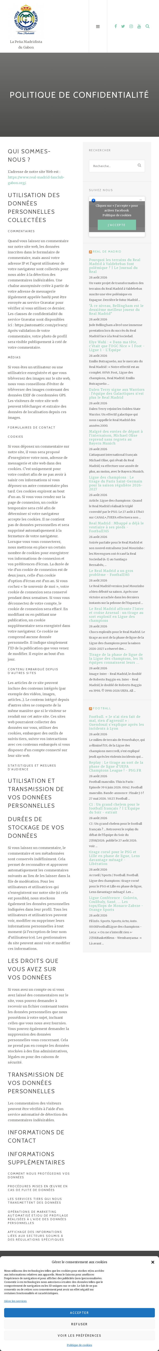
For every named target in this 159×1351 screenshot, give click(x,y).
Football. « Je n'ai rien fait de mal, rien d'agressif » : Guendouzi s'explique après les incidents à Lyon (116, 722)
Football (102, 708)
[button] (153, 1262)
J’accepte (117, 225)
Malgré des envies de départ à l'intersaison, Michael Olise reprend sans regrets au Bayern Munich (116, 437)
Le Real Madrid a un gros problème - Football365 (111, 573)
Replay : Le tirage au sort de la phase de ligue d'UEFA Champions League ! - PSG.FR (116, 766)
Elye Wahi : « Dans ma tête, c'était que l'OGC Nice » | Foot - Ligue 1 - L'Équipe (117, 346)
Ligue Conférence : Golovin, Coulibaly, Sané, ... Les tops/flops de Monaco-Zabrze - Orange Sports (116, 904)
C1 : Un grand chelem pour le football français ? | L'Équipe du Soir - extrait (114, 808)
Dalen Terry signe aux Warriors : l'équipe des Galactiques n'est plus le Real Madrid (117, 393)
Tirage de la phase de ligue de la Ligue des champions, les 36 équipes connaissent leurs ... (116, 659)
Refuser (79, 1324)
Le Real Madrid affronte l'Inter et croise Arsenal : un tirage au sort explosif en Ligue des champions (116, 615)
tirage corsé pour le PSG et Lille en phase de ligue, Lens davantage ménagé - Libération (114, 858)
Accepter (79, 1313)
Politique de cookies (79, 1345)
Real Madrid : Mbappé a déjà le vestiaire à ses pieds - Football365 (116, 527)
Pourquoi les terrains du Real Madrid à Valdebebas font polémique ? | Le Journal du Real (114, 266)
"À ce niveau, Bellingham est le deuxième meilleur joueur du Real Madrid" (116, 310)
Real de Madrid (107, 251)
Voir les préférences (79, 1336)
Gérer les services (15, 1301)
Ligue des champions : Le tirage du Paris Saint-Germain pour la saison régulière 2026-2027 (116, 483)
